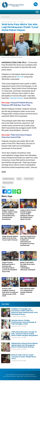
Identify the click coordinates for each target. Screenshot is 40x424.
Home (5, 376)
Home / (4, 17)
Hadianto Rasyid (16, 98)
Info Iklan (26, 376)
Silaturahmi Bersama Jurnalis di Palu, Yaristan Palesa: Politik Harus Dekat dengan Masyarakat (24, 333)
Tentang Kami (33, 376)
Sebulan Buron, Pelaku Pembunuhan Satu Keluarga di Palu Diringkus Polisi (23, 322)
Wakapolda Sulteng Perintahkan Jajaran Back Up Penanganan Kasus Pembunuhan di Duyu (24, 345)
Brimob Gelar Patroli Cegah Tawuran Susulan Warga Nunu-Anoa (23, 356)
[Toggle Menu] (37, 12)
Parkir (19, 179)
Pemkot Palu (29, 179)
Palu (7, 17)
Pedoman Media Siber (17, 376)
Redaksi (9, 376)
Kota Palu (20, 77)
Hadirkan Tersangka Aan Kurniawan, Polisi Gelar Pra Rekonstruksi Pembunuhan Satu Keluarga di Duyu (24, 311)
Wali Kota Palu (7, 183)
